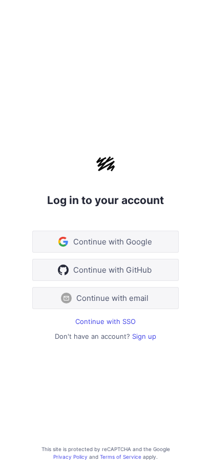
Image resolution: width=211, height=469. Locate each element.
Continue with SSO (105, 321)
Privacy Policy (70, 457)
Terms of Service (120, 457)
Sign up (144, 336)
